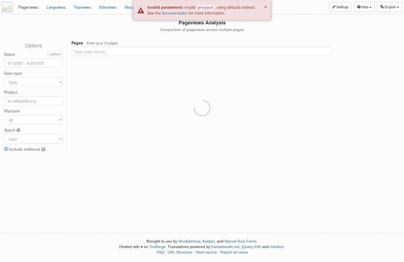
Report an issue (234, 252)
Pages (94, 42)
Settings (342, 6)
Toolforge (157, 246)
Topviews (82, 7)
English (391, 6)
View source (206, 252)
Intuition (277, 246)
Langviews (56, 7)
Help (365, 6)
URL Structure (180, 252)
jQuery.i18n (251, 246)
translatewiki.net (225, 246)
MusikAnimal (189, 241)
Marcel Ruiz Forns (240, 241)
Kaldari (209, 241)
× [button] (265, 6)
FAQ (160, 252)
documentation (175, 13)
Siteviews (108, 7)
